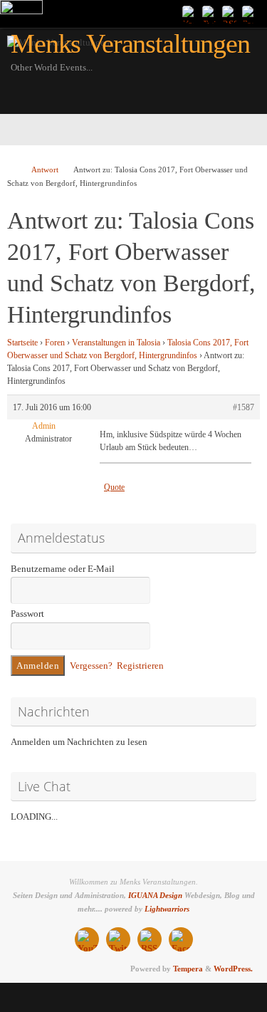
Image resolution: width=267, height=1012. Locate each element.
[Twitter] (210, 14)
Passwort (27, 614)
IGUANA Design (155, 895)
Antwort (44, 169)
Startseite (22, 343)
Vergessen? (91, 666)
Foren (55, 343)
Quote (114, 487)
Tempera (188, 968)
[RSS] (230, 14)
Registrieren (140, 666)
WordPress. (233, 968)
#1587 (243, 407)
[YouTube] (190, 14)
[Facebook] (250, 14)
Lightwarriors (167, 908)
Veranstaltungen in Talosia (116, 343)
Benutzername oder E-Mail (63, 569)
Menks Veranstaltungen (130, 43)
